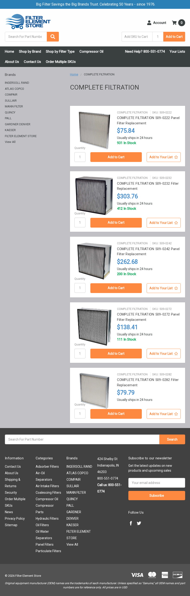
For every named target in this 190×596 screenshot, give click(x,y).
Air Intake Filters (47, 486)
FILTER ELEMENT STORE (21, 136)
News (9, 512)
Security (11, 492)
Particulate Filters (48, 551)
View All (10, 142)
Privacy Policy (15, 518)
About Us (12, 62)
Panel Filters (45, 544)
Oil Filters (42, 525)
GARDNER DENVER (17, 124)
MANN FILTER (14, 106)
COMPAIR (11, 94)
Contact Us (32, 62)
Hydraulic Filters (47, 518)
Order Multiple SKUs (61, 62)
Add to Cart (174, 37)
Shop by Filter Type (60, 51)
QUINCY (10, 112)
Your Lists (177, 51)
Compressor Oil (91, 51)
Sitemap (11, 525)
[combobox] (32, 37)
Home (9, 51)
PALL (8, 118)
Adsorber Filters (47, 466)
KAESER (10, 130)
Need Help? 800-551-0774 (145, 51)
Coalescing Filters (48, 492)
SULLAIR (11, 100)
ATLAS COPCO (14, 88)
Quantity (79, 148)
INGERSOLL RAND (17, 82)
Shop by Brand (30, 51)
